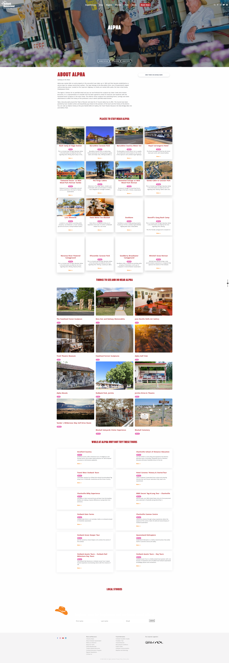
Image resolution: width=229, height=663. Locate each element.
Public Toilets (119, 646)
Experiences (90, 5)
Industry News (90, 639)
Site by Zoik (126, 659)
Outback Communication (122, 648)
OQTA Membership (91, 646)
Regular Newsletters (91, 652)
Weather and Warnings (122, 650)
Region (109, 5)
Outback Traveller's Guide (123, 639)
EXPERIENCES (115, 61)
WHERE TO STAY (103, 61)
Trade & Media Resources (93, 648)
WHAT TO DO (126, 61)
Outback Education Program (94, 650)
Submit (152, 620)
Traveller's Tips (120, 641)
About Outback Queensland (93, 641)
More (70, 158)
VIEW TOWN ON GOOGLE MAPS (154, 75)
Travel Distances (120, 642)
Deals (134, 5)
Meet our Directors (91, 642)
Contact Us (89, 654)
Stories (118, 5)
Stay (101, 5)
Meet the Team (90, 644)
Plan (126, 5)
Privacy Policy (119, 659)
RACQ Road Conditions (122, 644)
